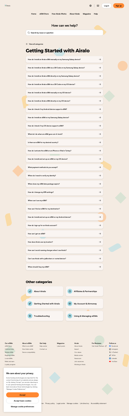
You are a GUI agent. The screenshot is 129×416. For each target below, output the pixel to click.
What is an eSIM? (27, 346)
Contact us (43, 349)
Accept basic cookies (22, 401)
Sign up (119, 6)
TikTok (113, 355)
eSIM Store (44, 14)
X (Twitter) (115, 352)
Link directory (84, 403)
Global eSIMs (9, 352)
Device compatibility (28, 352)
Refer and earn (9, 361)
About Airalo (75, 14)
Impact (76, 349)
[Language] (90, 5)
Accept (22, 395)
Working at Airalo (79, 364)
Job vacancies (79, 361)
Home (33, 14)
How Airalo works (27, 349)
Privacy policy (50, 403)
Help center (43, 346)
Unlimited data (9, 349)
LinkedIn (114, 358)
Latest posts (61, 346)
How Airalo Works (59, 14)
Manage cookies (72, 403)
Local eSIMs (8, 358)
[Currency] (98, 5)
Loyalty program (10, 364)
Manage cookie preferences (22, 406)
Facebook (115, 346)
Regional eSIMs (10, 355)
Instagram (115, 349)
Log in (106, 6)
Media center (78, 355)
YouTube (114, 361)
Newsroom (77, 358)
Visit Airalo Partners (98, 346)
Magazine (87, 14)
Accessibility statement (98, 403)
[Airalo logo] (11, 5)
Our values (77, 352)
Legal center (60, 403)
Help (96, 14)
